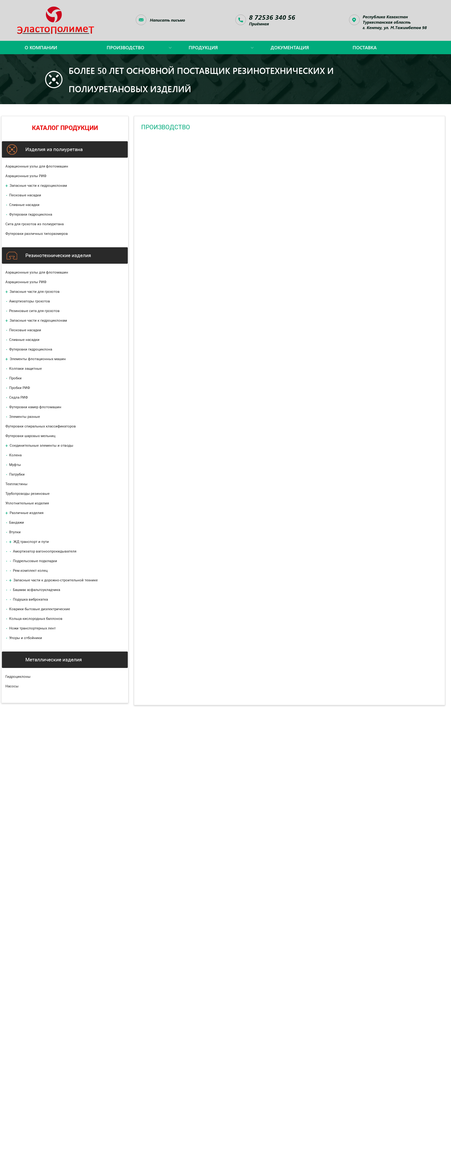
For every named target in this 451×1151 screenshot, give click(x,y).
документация (290, 47)
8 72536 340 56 (272, 17)
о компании (41, 47)
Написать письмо (167, 20)
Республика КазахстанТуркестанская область (395, 22)
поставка (365, 47)
